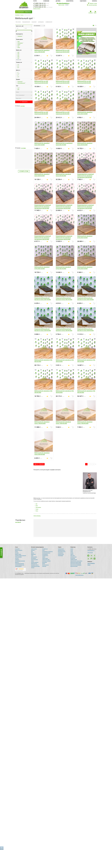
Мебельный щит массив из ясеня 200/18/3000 (84, 112)
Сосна (19, 44)
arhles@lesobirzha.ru (63, 3)
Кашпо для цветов (34, 559)
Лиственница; (38, 507)
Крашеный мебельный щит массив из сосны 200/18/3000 (42, 298)
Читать (16, 165)
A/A (18, 87)
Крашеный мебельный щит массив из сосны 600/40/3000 (85, 329)
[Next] (95, 464)
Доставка (58, 1)
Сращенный (20, 81)
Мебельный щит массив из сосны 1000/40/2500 (63, 422)
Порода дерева (19, 39)
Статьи (71, 551)
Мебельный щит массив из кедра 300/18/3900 (63, 267)
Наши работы (83, 1)
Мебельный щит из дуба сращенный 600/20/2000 (62, 82)
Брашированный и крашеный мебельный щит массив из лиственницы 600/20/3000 (64, 237)
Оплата (16, 551)
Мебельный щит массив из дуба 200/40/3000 (43, 391)
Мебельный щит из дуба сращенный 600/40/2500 (62, 112)
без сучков (18, 21)
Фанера (43, 563)
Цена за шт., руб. (20, 26)
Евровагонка (33, 554)
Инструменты (33, 558)
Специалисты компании (19, 563)
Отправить (77, 488)
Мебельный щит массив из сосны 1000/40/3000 (41, 422)
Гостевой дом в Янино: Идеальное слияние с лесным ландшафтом (50, 799)
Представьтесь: (36, 472)
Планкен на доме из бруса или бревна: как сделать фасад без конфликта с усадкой (23, 138)
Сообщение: (36, 481)
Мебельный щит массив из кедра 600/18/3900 (84, 236)
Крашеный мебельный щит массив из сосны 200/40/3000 (42, 329)
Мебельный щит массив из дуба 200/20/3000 (65, 360)
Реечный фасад (45, 554)
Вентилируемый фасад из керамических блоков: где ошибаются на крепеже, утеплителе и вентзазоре (23, 297)
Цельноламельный (21, 83)
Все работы (18, 522)
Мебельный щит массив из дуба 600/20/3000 (43, 360)
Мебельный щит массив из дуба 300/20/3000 (86, 360)
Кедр (18, 41)
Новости (71, 554)
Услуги (35, 1)
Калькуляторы (69, 1)
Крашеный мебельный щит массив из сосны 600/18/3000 (85, 298)
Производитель (19, 34)
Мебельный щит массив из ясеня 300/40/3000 (41, 174)
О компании (46, 1)
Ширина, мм (18, 50)
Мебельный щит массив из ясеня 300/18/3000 (41, 143)
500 (18, 56)
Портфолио (17, 559)
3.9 (18, 76)
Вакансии (17, 562)
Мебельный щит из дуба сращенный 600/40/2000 (84, 82)
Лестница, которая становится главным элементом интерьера (50, 705)
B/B (18, 89)
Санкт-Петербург (91, 563)
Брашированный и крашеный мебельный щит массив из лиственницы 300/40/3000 (42, 206)
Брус (32, 551)
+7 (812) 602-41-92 (39, 7)
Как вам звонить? (37, 477)
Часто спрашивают (20, 95)
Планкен (32, 567)
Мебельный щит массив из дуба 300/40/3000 (65, 391)
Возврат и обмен (18, 554)
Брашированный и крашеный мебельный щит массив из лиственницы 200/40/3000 (85, 175)
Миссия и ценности (18, 550)
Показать (25, 101)
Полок (43, 550)
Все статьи (22, 106)
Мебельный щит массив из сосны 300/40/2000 (41, 51)
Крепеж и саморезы (34, 562)
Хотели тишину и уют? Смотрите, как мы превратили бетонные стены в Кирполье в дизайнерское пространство (60, 847)
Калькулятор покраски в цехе (75, 563)
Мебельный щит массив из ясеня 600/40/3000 (63, 174)
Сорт (17, 85)
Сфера (17, 92)
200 (18, 52)
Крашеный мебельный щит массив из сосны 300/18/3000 (64, 298)
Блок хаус (33, 550)
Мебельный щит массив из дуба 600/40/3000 (86, 391)
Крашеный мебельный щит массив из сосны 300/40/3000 (64, 329)
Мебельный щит (34, 563)
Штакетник (44, 566)
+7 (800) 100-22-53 (39, 5)
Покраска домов (61, 554)
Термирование (60, 555)
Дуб (18, 45)
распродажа (41, 21)
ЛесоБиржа (20, 36)
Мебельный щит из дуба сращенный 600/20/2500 (41, 82)
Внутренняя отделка (61, 551)
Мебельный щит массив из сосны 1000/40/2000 (84, 422)
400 (18, 55)
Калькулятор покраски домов (75, 562)
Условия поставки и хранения (20, 555)
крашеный (34, 21)
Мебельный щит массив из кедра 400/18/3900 (41, 267)
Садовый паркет (45, 555)
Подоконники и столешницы (47, 551)
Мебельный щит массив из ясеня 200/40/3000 (84, 143)
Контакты (94, 1)
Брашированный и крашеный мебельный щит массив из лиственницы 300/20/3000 (42, 237)
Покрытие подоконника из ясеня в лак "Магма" (46, 611)
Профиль (18, 79)
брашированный (26, 21)
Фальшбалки (44, 562)
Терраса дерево (45, 558)
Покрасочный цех (18, 566)
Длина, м (18, 70)
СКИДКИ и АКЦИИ (73, 559)
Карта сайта (72, 555)
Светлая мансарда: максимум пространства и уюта (47, 752)
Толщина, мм (19, 62)
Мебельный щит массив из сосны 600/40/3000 (41, 453)
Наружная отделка (61, 550)
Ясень (19, 47)
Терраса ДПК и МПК (45, 559)
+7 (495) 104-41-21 (39, 3)
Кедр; (37, 505)
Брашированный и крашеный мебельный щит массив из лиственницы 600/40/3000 (64, 206)
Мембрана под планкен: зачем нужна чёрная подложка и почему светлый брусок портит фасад (23, 120)
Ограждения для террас (35, 566)
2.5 (18, 73)
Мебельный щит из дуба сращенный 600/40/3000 (41, 112)
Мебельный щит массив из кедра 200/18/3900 (84, 267)
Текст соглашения (40, 488)
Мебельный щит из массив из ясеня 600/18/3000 (64, 143)
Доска (32, 555)
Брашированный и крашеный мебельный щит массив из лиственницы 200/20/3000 (85, 206)
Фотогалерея (72, 558)
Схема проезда (90, 552)
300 (18, 53)
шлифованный (49, 21)
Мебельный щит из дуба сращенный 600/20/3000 (62, 51)
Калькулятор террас (74, 566)
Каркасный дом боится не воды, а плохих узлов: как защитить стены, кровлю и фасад (23, 314)
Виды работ (18, 98)
